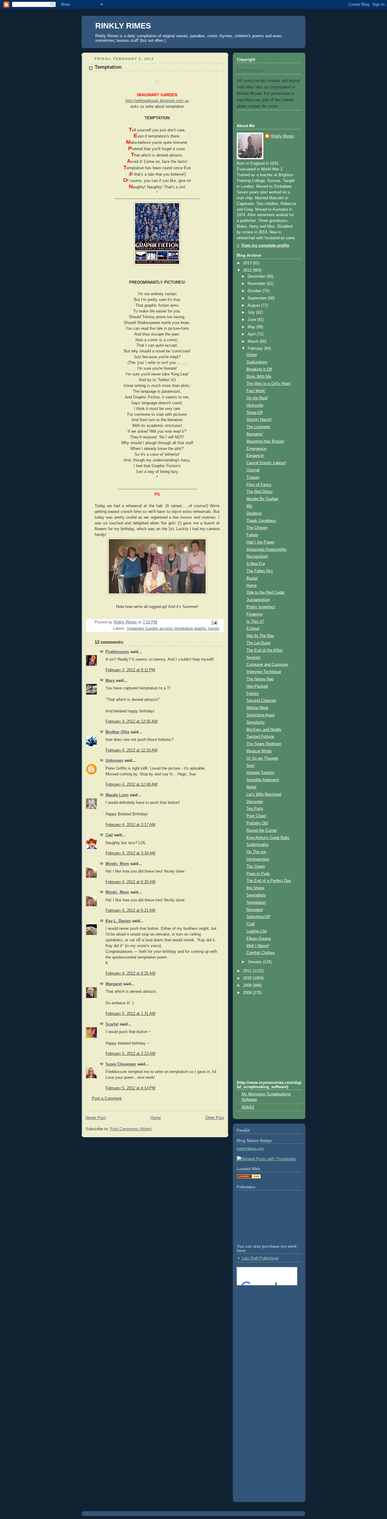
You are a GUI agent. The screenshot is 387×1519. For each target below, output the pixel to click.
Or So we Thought (262, 758)
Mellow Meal (257, 708)
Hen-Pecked (257, 686)
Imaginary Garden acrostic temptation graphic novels (173, 628)
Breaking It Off (259, 369)
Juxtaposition (258, 600)
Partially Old (257, 823)
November (257, 284)
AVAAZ (248, 1107)
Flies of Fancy (259, 485)
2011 (248, 971)
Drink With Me (258, 377)
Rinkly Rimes (282, 136)
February (256, 348)
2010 (248, 978)
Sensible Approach (262, 780)
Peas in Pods (258, 874)
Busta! (252, 578)
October (255, 291)
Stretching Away (260, 715)
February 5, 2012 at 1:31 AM (130, 1014)
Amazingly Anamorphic (266, 549)
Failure (252, 535)
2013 (248, 263)
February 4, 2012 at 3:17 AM (130, 825)
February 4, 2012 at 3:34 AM (130, 853)
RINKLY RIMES (123, 25)
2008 (248, 993)
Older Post (214, 1118)
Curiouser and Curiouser (267, 664)
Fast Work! (256, 391)
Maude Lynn (117, 795)
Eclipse (252, 628)
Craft (250, 924)
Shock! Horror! (259, 420)
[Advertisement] (264, 1314)
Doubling (254, 513)
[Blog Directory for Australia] (249, 1177)
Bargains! (254, 434)
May (252, 327)
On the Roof (257, 398)
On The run (256, 852)
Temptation (256, 902)
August (254, 305)
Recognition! (257, 556)
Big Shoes (255, 888)
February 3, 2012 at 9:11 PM (130, 670)
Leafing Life (256, 931)
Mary (110, 681)
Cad (109, 835)
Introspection (257, 859)
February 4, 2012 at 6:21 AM (130, 910)
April (252, 334)
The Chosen (257, 528)
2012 (248, 270)
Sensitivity (255, 722)
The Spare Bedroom (263, 744)
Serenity (253, 657)
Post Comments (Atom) (130, 1129)
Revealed (254, 910)
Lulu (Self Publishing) (260, 1258)
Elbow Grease (258, 938)
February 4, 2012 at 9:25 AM (130, 973)
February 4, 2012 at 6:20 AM (130, 882)
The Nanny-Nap (260, 679)
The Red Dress (259, 492)
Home (156, 1118)
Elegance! (255, 456)
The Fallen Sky (259, 571)
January (255, 962)
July (252, 312)
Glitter (251, 355)
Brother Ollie (117, 732)
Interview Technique (263, 672)
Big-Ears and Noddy (263, 730)
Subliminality (257, 845)
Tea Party (254, 809)
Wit (249, 506)
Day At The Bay (260, 636)
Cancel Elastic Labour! (266, 463)
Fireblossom (117, 652)
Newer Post (96, 1118)
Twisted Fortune (260, 737)
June (252, 320)
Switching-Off (258, 917)
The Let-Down (258, 643)
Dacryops (254, 802)
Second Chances (261, 700)
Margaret (114, 984)
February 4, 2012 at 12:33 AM (132, 750)
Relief (251, 787)
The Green (255, 866)
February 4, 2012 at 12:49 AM (132, 784)
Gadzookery (257, 362)
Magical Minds (259, 751)
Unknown (114, 760)
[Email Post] (214, 622)
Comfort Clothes (260, 953)
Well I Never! (257, 946)
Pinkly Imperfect (260, 607)
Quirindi (253, 470)
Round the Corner (261, 830)
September (258, 298)
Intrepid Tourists (260, 773)
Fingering (254, 614)
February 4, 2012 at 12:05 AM (132, 721)
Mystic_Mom (117, 864)
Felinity (252, 694)
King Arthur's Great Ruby (268, 838)
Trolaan (252, 477)
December (257, 276)
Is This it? (255, 621)
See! (250, 766)
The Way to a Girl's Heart (268, 383)
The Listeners (258, 427)
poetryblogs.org (250, 1149)
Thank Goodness (261, 521)
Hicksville (254, 405)
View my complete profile (265, 245)
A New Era (255, 564)
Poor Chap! (256, 816)
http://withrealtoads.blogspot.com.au (157, 101)
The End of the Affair (264, 650)
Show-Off (254, 413)
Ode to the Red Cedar (265, 592)
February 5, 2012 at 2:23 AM (130, 1054)
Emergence (256, 449)
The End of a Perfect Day (268, 881)
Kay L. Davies (118, 921)
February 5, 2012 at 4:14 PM (130, 1088)
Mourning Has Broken (265, 441)
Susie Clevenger (121, 1064)
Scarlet (112, 1024)
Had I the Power (260, 542)
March (254, 341)
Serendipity (256, 895)
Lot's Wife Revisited (263, 794)
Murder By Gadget (262, 499)
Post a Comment (107, 1098)
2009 (248, 985)
